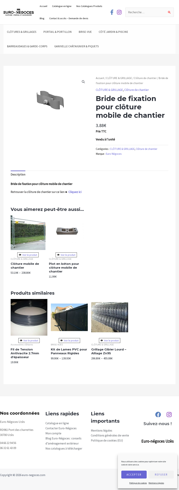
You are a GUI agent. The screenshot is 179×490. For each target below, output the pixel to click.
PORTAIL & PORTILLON (57, 31)
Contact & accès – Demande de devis (68, 18)
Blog (42, 18)
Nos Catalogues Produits (89, 6)
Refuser (161, 474)
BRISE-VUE (85, 31)
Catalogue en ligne (61, 6)
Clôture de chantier (145, 78)
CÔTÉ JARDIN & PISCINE (113, 31)
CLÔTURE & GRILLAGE (119, 78)
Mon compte (53, 433)
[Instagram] (119, 12)
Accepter (134, 474)
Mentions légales (101, 430)
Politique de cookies (138, 483)
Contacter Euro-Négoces (61, 428)
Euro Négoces (114, 153)
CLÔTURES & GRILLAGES (21, 31)
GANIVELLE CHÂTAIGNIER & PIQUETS (76, 46)
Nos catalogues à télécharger (63, 448)
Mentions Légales (156, 483)
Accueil (43, 6)
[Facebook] (111, 12)
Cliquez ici (75, 192)
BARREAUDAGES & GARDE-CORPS (27, 46)
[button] (83, 82)
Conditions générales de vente (110, 435)
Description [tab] (18, 174)
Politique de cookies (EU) (107, 440)
